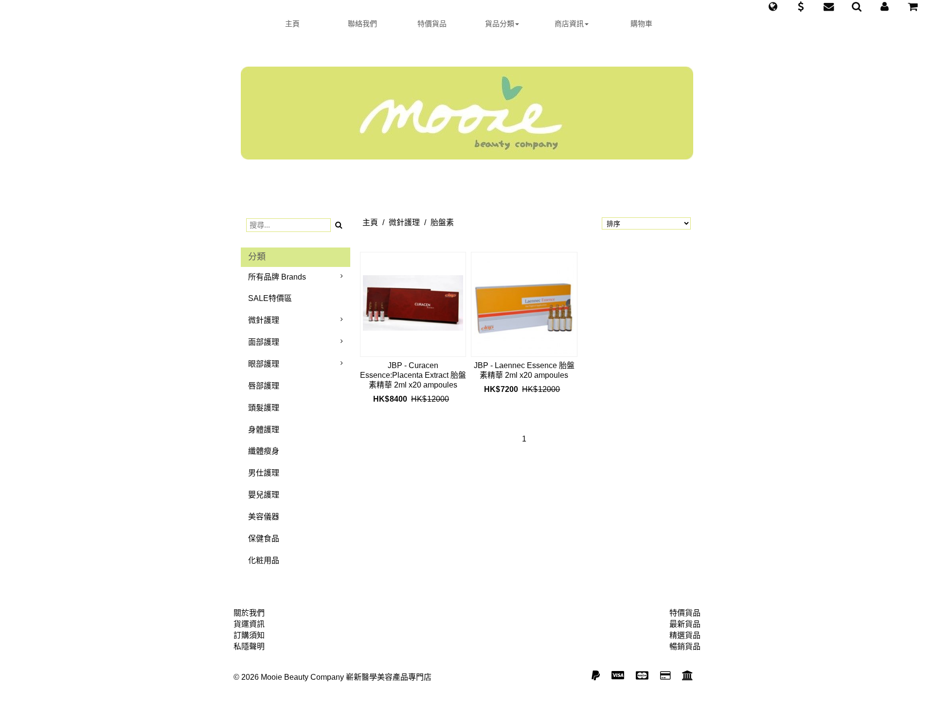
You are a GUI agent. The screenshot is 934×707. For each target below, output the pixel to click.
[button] (773, 7)
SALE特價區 (270, 298)
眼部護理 (263, 364)
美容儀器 (263, 517)
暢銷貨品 (684, 646)
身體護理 (263, 429)
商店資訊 (569, 23)
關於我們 (249, 613)
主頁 (292, 23)
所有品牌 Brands (277, 277)
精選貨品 (684, 635)
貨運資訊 (249, 624)
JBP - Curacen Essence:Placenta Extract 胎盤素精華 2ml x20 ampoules (413, 375)
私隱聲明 (249, 646)
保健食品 (263, 538)
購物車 (641, 23)
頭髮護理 (263, 408)
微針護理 (263, 320)
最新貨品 (684, 624)
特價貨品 (432, 23)
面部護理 (263, 342)
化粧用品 (263, 560)
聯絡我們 (362, 23)
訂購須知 (249, 635)
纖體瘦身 (263, 451)
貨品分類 (499, 23)
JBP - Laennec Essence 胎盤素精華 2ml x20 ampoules (524, 370)
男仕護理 (263, 473)
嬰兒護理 (263, 495)
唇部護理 (263, 386)
